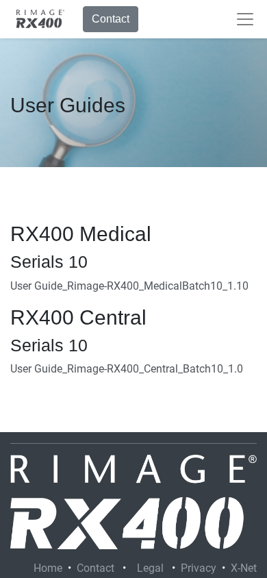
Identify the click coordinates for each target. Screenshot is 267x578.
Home (48, 568)
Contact (110, 19)
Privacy (198, 568)
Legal (150, 568)
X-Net (244, 568)
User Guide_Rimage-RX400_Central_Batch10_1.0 (126, 368)
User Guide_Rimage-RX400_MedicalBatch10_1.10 (129, 285)
